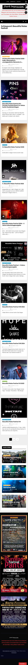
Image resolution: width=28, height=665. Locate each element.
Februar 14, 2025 (14, 185)
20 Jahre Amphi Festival (12, 458)
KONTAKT (19, 1)
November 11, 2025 (14, 109)
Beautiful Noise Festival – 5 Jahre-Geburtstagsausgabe (13, 266)
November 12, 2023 (14, 385)
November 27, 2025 (14, 64)
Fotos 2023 (5, 381)
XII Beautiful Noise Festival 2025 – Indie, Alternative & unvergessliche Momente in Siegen (13, 61)
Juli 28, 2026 (14, 459)
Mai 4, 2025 (14, 149)
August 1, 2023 (14, 423)
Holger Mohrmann (8, 65)
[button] (23, 21)
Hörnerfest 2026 (9, 487)
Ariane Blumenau (8, 490)
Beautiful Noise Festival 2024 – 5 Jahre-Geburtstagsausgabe (13, 224)
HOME (7, 1)
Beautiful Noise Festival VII (11, 422)
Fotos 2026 (6, 470)
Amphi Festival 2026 (10, 472)
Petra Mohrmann (8, 461)
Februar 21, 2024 (14, 345)
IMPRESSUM (12, 1)
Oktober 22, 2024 (14, 269)
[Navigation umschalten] (26, 21)
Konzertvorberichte (7, 101)
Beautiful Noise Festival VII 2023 (13, 383)
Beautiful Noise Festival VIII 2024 (13, 307)
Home (2, 655)
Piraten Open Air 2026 (11, 502)
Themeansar (13, 652)
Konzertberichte (6, 56)
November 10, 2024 (14, 227)
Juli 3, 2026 (14, 489)
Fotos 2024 (5, 221)
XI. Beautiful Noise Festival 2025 (13, 147)
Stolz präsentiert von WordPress (9, 650)
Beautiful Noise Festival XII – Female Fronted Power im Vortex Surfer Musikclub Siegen (13, 105)
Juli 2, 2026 (14, 503)
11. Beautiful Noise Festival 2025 (13, 184)
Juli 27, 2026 (14, 474)
